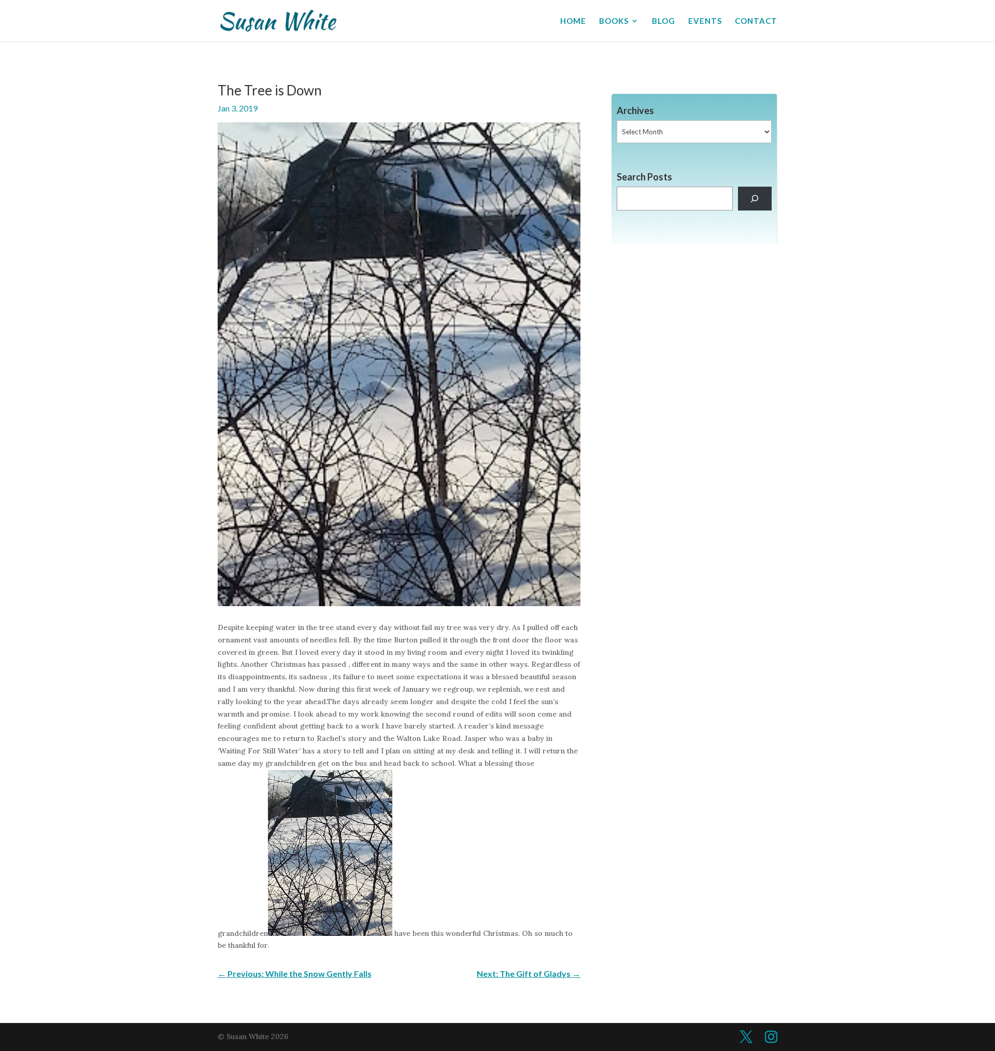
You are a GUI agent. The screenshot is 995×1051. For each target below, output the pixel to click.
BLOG (663, 21)
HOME (573, 21)
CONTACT (756, 21)
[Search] (755, 199)
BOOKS (614, 21)
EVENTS (705, 21)
